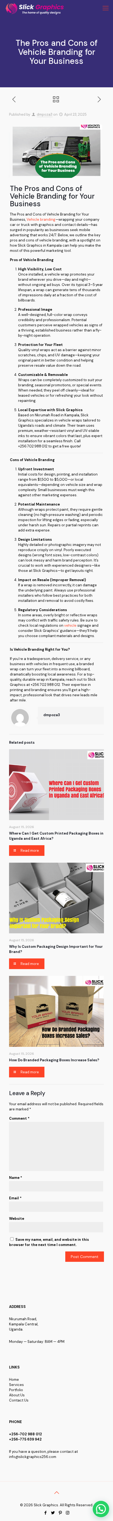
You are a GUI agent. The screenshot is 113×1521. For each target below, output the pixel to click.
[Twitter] (53, 1513)
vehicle (70, 625)
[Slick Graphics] (35, 8)
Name (15, 1177)
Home (14, 1379)
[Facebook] (45, 1513)
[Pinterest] (60, 1513)
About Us (17, 1395)
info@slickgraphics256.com (32, 1456)
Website (16, 1218)
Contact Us (19, 1400)
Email (15, 1198)
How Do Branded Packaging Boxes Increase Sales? (54, 1060)
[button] (101, 1509)
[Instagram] (67, 1513)
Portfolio (16, 1390)
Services (16, 1384)
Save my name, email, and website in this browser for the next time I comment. (49, 1242)
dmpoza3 (44, 114)
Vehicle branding (41, 219)
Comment (19, 1118)
